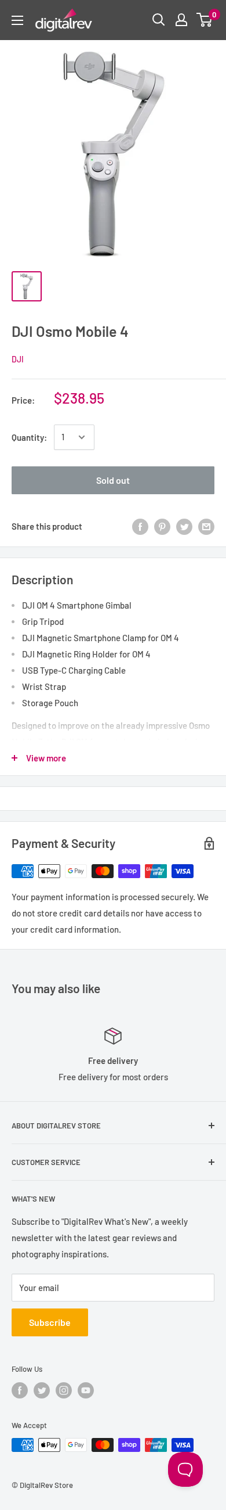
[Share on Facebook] (140, 526)
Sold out (113, 480)
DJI (18, 359)
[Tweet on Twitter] (184, 526)
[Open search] (158, 19)
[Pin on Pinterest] (162, 526)
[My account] (181, 19)
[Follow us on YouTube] (86, 1390)
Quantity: (29, 437)
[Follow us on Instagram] (64, 1390)
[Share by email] (206, 526)
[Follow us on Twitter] (42, 1390)
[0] (205, 20)
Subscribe (50, 1322)
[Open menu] (17, 20)
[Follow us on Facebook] (20, 1390)
